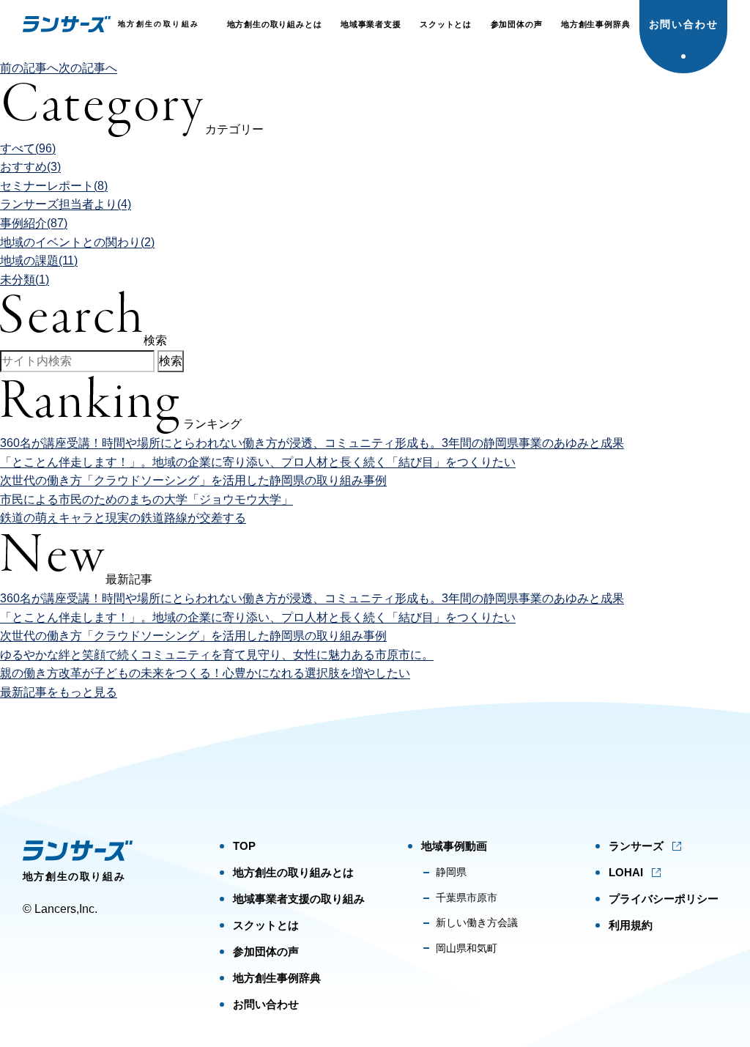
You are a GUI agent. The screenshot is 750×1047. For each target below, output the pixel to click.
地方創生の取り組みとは (274, 24)
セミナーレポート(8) (54, 186)
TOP (244, 846)
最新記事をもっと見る (58, 692)
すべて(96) (28, 148)
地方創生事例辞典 (595, 24)
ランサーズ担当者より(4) (65, 204)
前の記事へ (29, 68)
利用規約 (631, 925)
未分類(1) (24, 279)
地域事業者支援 (371, 24)
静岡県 (451, 872)
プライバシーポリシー (664, 898)
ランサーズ (636, 846)
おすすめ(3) (30, 166)
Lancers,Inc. (65, 909)
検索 (170, 361)
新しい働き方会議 (477, 922)
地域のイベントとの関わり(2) (77, 242)
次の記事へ (88, 68)
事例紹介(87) (33, 223)
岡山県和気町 (466, 948)
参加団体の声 (517, 24)
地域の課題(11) (39, 260)
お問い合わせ (684, 24)
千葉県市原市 (466, 897)
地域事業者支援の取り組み (299, 898)
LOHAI (626, 872)
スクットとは (446, 24)
